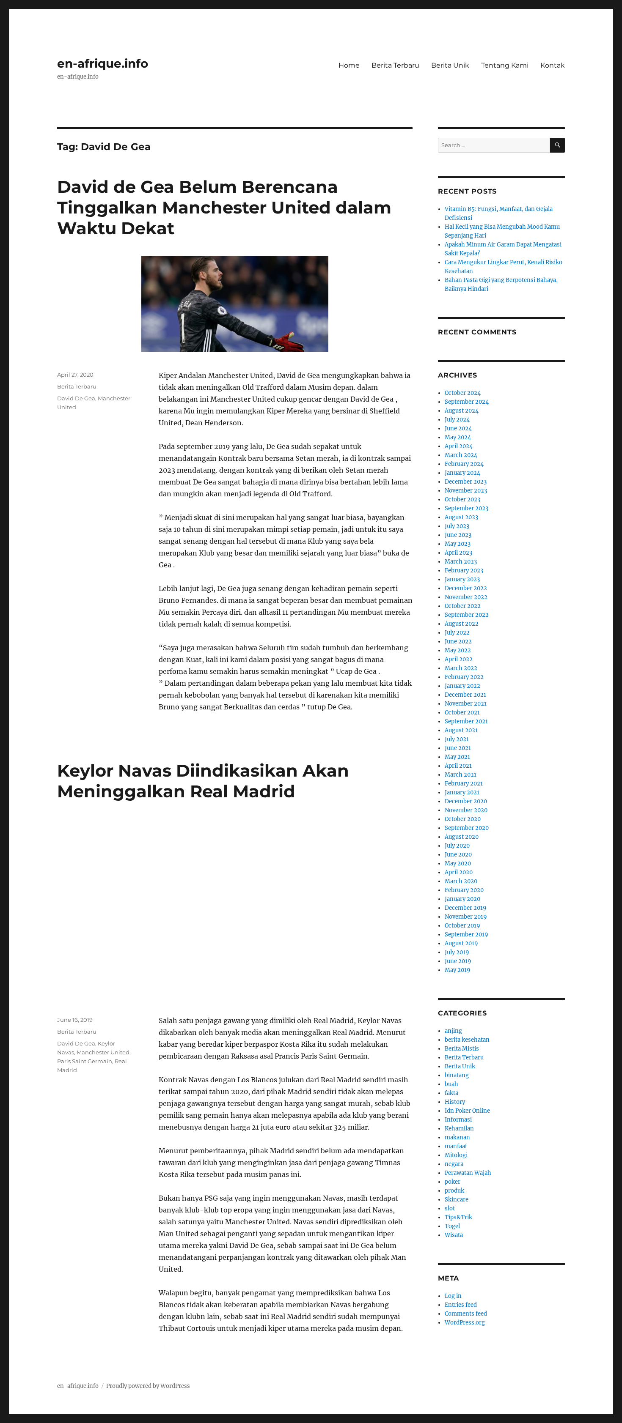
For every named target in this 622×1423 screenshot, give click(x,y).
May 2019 (458, 970)
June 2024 (458, 428)
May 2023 (458, 543)
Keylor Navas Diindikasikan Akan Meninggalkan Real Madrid (203, 781)
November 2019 (466, 916)
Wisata (454, 1235)
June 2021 (458, 748)
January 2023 (462, 579)
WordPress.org (465, 1322)
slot (450, 1208)
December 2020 (466, 801)
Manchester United (103, 1052)
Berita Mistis (462, 1048)
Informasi (458, 1119)
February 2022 (464, 677)
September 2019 (466, 934)
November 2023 (466, 490)
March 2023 (461, 561)
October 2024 (463, 393)
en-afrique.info (102, 63)
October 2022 (463, 606)
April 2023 (458, 552)
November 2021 (466, 703)
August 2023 (461, 517)
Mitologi (456, 1155)
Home (349, 65)
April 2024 (459, 446)
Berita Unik (450, 65)
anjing (453, 1030)
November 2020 (466, 810)
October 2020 (463, 819)
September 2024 (467, 401)
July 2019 (457, 952)
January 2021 (462, 792)
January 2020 (462, 899)
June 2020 (458, 854)
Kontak (552, 65)
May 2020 (458, 863)
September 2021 (466, 721)
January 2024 (462, 472)
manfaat (456, 1146)
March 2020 (461, 881)
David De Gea (76, 398)
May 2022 (458, 650)
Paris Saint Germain (84, 1061)
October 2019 (462, 925)
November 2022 (466, 597)
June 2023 (458, 535)
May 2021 (457, 757)
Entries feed (461, 1304)
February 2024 (464, 464)
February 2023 (464, 570)
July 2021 (457, 739)
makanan (457, 1137)
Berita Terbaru (395, 65)
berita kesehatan (467, 1039)
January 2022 (462, 686)
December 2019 (466, 907)
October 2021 (462, 712)
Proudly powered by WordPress (148, 1386)
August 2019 (461, 943)
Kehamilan (459, 1128)
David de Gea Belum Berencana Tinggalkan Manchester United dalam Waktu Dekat (224, 207)
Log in (453, 1296)
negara (454, 1164)
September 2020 (467, 828)
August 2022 (462, 623)
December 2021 (465, 694)
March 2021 (460, 774)
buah (451, 1084)
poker (452, 1181)
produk (454, 1190)
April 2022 (459, 659)
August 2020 (462, 836)
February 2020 (464, 890)
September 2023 (466, 508)
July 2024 (457, 419)
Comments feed (466, 1313)
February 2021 (464, 783)
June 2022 (458, 641)
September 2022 (467, 614)
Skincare (456, 1199)
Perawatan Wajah (468, 1173)
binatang (457, 1075)
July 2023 (457, 526)
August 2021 (461, 730)
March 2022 (461, 668)
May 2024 (458, 437)
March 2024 (461, 455)
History (455, 1102)
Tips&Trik (458, 1217)
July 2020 (457, 845)
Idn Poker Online (467, 1110)
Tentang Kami (504, 65)
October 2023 (462, 499)
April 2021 (458, 765)
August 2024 (462, 410)
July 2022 (457, 632)
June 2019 (458, 961)
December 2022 (466, 588)
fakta (451, 1093)
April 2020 (459, 872)
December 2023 (466, 481)
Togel (452, 1226)
